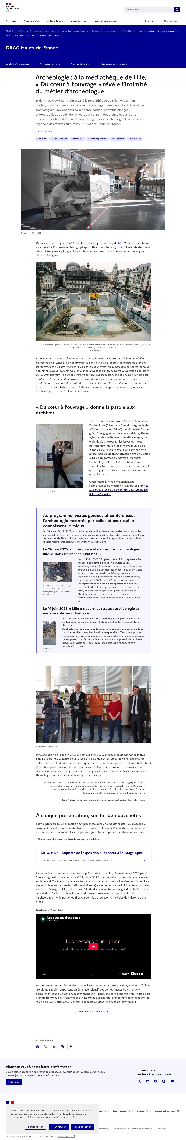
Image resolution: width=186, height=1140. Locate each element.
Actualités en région (50, 63)
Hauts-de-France (59, 138)
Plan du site (161, 1128)
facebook (156, 1081)
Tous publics (135, 138)
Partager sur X (46, 1047)
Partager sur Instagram (62, 1047)
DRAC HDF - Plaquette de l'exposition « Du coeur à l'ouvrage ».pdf (91, 852)
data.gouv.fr (101, 1110)
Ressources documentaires (114, 63)
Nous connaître (31, 20)
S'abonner (13, 1082)
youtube (172, 1081)
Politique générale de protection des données (133, 1128)
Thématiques (170, 20)
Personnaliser (35, 1126)
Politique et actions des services (43, 31)
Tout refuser (59, 1126)
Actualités (11, 20)
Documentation (79, 20)
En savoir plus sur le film (92, 1011)
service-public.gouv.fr (165, 1110)
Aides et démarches (80, 63)
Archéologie (118, 138)
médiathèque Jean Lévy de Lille (103, 243)
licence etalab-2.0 (65, 1136)
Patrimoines (77, 138)
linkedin (148, 1081)
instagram (164, 1081)
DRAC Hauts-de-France (16, 31)
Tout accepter (83, 1126)
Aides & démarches (56, 20)
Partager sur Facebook (38, 1047)
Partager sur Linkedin (54, 1047)
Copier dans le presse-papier (70, 1047)
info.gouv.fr (143, 1110)
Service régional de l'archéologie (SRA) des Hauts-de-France (117, 31)
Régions (149, 20)
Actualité (41, 138)
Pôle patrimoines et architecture (74, 31)
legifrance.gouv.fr (122, 1110)
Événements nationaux (106, 20)
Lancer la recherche (177, 9)
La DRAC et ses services (17, 63)
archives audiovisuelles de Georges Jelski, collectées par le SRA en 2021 (118, 490)
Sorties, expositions (97, 138)
